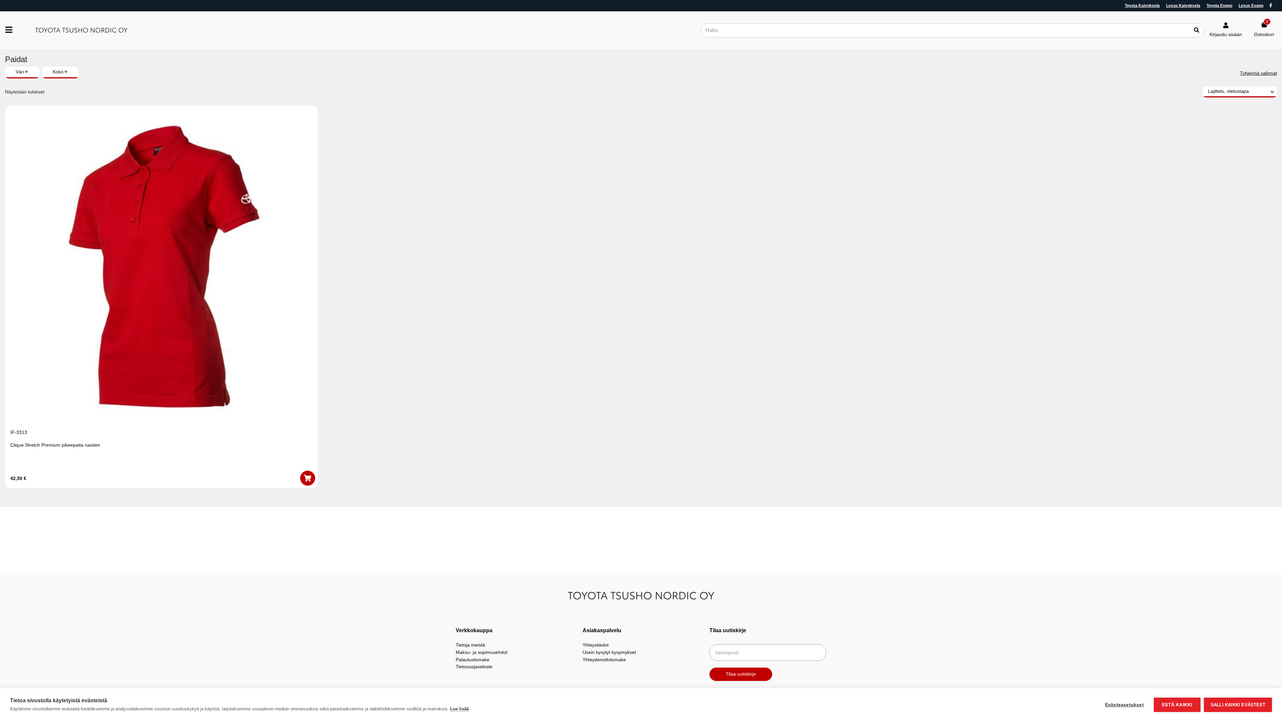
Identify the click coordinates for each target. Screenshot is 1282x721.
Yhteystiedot (596, 645)
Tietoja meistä (470, 645)
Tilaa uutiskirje (741, 674)
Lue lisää (459, 708)
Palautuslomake (472, 659)
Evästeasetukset (1124, 704)
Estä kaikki (1177, 704)
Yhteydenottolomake (604, 659)
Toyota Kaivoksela (1142, 5)
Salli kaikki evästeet (1238, 704)
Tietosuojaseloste (474, 666)
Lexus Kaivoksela (1183, 5)
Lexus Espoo (1251, 5)
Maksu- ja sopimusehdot (481, 652)
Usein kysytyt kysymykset (609, 652)
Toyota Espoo (1219, 5)
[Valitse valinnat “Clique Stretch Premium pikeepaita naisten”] (307, 478)
